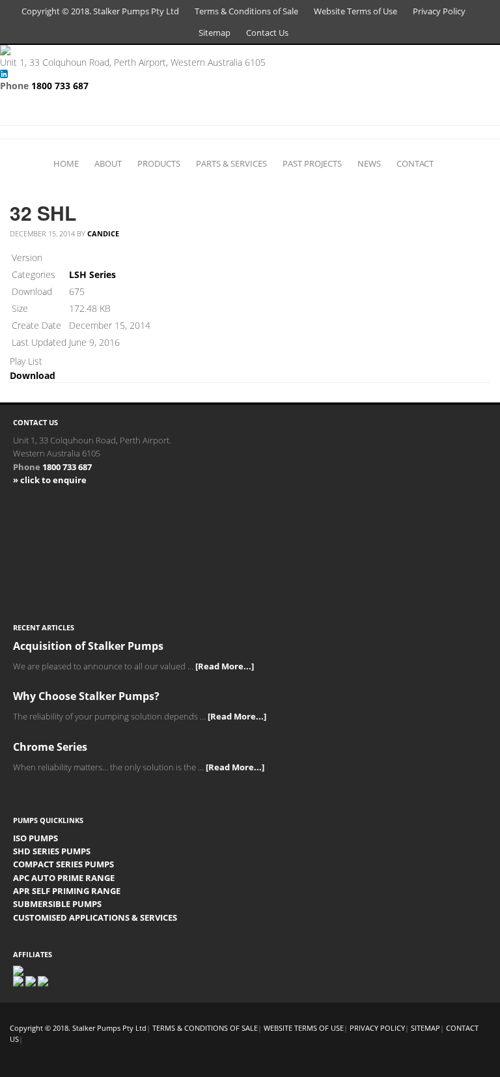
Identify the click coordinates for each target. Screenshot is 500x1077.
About (108, 163)
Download (32, 375)
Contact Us (267, 32)
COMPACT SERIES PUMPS (63, 864)
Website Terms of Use (355, 11)
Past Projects (312, 163)
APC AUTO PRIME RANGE (64, 878)
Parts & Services (231, 163)
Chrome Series (50, 747)
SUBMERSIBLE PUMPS (57, 904)
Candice (103, 233)
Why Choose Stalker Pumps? (86, 696)
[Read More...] (224, 666)
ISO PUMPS (35, 838)
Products (158, 163)
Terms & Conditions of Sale (246, 11)
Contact (415, 163)
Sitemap (214, 32)
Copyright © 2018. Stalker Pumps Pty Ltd (100, 11)
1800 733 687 (60, 85)
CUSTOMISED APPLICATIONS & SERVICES (95, 917)
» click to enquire (50, 480)
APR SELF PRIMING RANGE (66, 891)
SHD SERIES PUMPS (51, 851)
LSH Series (92, 274)
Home (66, 163)
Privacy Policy (439, 11)
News (369, 163)
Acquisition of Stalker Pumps (88, 646)
